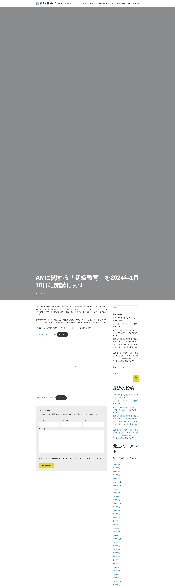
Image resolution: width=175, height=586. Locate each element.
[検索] (137, 307)
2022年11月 (117, 578)
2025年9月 (116, 489)
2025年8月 (116, 493)
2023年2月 (116, 571)
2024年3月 (116, 528)
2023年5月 (116, 560)
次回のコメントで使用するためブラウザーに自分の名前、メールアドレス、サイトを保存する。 (71, 459)
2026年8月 (116, 464)
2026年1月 (116, 478)
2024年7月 (116, 517)
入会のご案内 (121, 3)
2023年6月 (116, 556)
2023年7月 (116, 553)
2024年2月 (116, 532)
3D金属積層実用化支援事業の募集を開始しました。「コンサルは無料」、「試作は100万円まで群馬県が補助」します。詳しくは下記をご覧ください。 (126, 344)
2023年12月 (117, 539)
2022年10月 (117, 581)
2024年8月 (116, 514)
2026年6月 (116, 471)
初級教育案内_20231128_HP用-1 (45, 397)
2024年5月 (116, 525)
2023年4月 (116, 563)
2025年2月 (116, 500)
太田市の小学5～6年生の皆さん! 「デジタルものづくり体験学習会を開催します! (126, 332)
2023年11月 (117, 542)
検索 (114, 373)
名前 (41, 420)
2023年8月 (116, 549)
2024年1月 (116, 535)
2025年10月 (117, 486)
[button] (106, 3)
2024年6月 (116, 521)
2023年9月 (116, 546)
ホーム (85, 3)
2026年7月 (116, 468)
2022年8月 (116, 585)
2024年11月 (117, 507)
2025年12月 (117, 482)
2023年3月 (116, 567)
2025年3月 (116, 496)
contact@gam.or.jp (73, 328)
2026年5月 (116, 475)
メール (64, 420)
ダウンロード (62, 334)
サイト (85, 420)
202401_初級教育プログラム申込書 (46, 334)
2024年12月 (117, 503)
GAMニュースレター (133, 3)
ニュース (111, 3)
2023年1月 (116, 574)
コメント (43, 429)
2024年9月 (116, 510)
